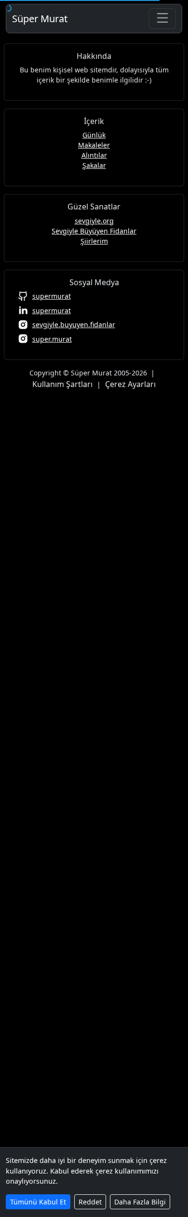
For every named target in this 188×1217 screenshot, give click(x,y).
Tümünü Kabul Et (38, 1201)
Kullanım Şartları (62, 384)
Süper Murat (39, 18)
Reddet (90, 1201)
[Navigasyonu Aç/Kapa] (162, 18)
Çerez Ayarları (130, 384)
